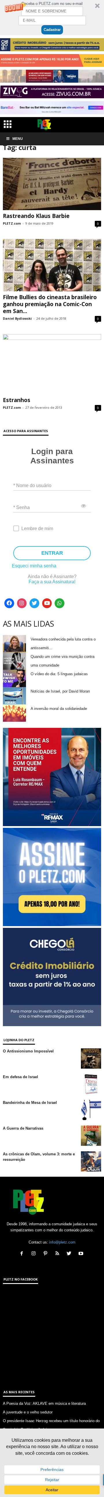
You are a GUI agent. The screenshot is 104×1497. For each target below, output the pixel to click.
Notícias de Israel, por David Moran (60, 691)
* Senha (21, 507)
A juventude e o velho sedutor (28, 1412)
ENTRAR (52, 553)
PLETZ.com (12, 223)
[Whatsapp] (59, 603)
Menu (17, 139)
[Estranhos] (52, 364)
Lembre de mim (37, 528)
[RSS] (58, 1254)
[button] (52, 17)
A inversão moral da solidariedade (59, 708)
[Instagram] (22, 603)
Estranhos (16, 400)
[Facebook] (9, 603)
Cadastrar (52, 29)
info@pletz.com (62, 1242)
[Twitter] (34, 603)
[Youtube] (47, 603)
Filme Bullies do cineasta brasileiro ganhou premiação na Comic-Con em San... (50, 304)
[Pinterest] (47, 1254)
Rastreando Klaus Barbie (36, 216)
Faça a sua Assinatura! (52, 581)
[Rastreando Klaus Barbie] (52, 184)
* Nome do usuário (32, 485)
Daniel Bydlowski (17, 318)
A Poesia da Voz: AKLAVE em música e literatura (44, 1403)
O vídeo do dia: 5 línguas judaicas (59, 674)
